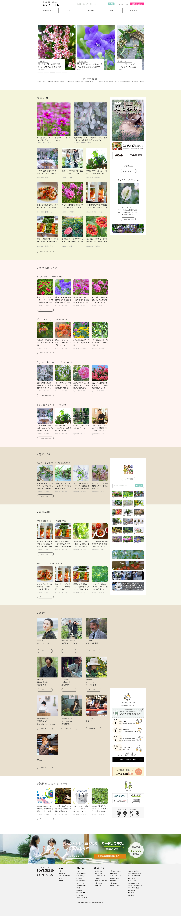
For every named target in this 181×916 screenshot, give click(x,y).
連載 (111, 10)
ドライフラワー (98, 878)
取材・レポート (98, 212)
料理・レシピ (48, 212)
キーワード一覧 (133, 878)
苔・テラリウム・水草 (116, 871)
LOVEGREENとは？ (134, 871)
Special (132, 10)
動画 (61, 880)
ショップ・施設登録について (136, 885)
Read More (127, 219)
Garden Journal (125, 61)
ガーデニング (80, 876)
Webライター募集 (134, 888)
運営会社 (131, 895)
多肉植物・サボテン (82, 892)
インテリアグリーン (116, 876)
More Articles (44, 251)
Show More (127, 171)
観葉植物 (97, 177)
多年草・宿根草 (81, 880)
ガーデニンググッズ (99, 876)
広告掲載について (134, 883)
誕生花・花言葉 (81, 873)
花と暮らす (43, 61)
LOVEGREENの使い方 (135, 873)
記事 (61, 871)
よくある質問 (132, 880)
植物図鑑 (90, 10)
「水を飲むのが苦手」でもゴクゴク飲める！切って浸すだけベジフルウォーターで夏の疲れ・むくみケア (108, 81)
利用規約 (131, 892)
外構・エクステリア (82, 897)
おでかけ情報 (98, 871)
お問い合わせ (133, 890)
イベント (62, 878)
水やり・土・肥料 (115, 885)
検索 (112, 4)
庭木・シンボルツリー (87, 142)
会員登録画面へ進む (128, 759)
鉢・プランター (115, 883)
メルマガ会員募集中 (134, 876)
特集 (46, 177)
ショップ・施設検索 (65, 876)
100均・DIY (114, 873)
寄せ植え (79, 878)
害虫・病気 (80, 895)
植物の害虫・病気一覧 (100, 880)
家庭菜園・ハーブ (82, 885)
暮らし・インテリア (85, 61)
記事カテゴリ (47, 10)
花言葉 (69, 10)
